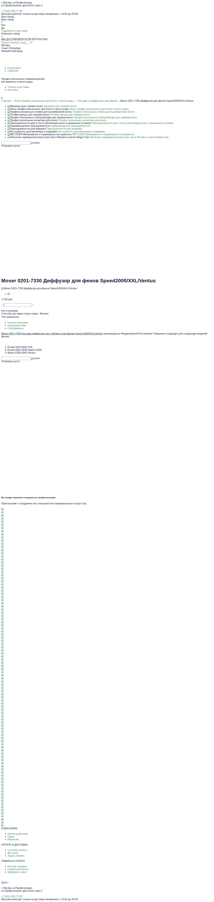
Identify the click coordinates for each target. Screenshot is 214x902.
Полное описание (18, 322)
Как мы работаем (18, 833)
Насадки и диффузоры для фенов (97, 100)
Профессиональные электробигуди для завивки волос (105, 117)
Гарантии (13, 70)
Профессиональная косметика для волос (83, 120)
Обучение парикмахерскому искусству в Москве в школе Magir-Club (129, 137)
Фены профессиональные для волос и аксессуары (44, 100)
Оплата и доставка (18, 87)
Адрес (11, 836)
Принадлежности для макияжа (64, 128)
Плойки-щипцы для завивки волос (70, 114)
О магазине (14, 68)
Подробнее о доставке (14, 30)
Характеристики (17, 325)
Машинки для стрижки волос (60, 106)
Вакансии (13, 839)
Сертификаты (16, 328)
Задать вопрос (16, 855)
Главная (6, 100)
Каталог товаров (17, 866)
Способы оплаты (17, 850)
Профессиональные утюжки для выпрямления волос (104, 111)
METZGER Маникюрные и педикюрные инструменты (103, 134)
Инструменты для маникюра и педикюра (81, 131)
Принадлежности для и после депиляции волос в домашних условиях (133, 123)
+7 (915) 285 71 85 (11, 11)
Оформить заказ (17, 872)
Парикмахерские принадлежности (70, 126)
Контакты (13, 90)
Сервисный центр (18, 869)
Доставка (13, 853)
